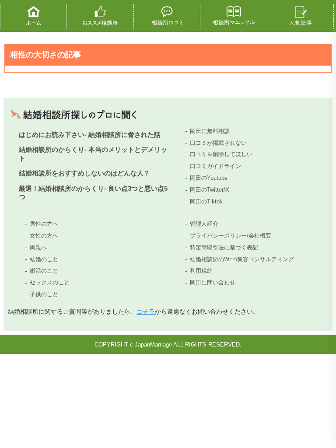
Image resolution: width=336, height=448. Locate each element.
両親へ (38, 247)
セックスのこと (50, 282)
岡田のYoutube (209, 178)
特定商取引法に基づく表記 (224, 247)
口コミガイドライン (215, 166)
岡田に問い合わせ (212, 282)
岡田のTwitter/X (209, 189)
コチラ (145, 311)
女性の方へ (44, 235)
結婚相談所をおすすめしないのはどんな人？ (84, 173)
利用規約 (201, 270)
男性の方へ (44, 223)
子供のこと (44, 294)
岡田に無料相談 (210, 131)
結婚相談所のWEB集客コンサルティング (242, 259)
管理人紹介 (204, 223)
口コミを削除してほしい (221, 154)
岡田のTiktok (206, 201)
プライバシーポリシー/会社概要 (230, 235)
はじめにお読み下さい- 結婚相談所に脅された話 (90, 134)
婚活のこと (44, 270)
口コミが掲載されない (218, 143)
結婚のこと (44, 259)
